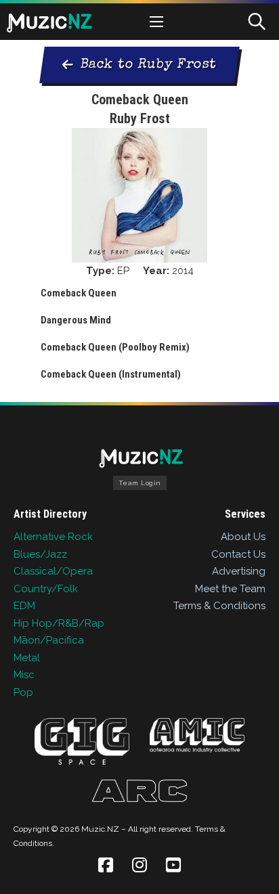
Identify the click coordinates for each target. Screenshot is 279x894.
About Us (243, 537)
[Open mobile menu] (156, 21)
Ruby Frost (140, 118)
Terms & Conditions (219, 606)
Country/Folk (46, 589)
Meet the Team (230, 589)
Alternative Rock (53, 537)
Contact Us (238, 554)
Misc (24, 675)
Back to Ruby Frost (148, 65)
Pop (23, 692)
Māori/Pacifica (49, 640)
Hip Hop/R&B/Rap (59, 623)
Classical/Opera (53, 571)
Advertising (238, 571)
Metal (27, 658)
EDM (24, 606)
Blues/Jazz (40, 554)
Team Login (140, 483)
